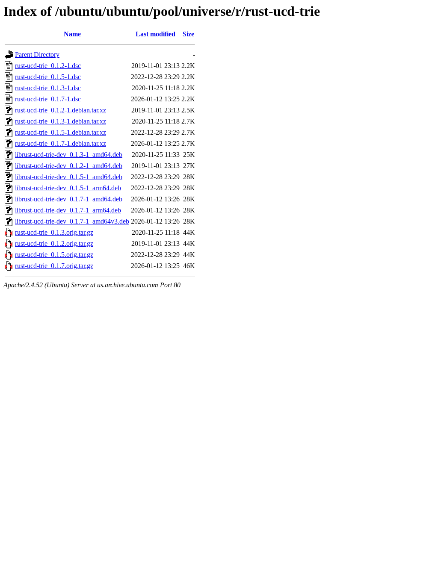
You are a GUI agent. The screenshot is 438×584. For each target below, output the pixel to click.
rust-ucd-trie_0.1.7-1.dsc (48, 99)
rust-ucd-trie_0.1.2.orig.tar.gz (54, 243)
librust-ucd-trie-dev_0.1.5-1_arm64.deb (68, 188)
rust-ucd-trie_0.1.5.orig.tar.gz (54, 254)
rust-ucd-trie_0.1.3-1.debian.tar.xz (60, 121)
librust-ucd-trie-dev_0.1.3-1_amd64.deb (68, 154)
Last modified (155, 34)
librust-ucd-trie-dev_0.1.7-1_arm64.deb (68, 210)
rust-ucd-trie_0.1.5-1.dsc (48, 76)
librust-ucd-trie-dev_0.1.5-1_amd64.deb (68, 176)
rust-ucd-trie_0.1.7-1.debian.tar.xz (60, 143)
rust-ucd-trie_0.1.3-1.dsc (48, 87)
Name (72, 34)
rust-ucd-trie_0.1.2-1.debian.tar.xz (60, 110)
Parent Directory (37, 54)
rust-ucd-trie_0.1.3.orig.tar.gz (54, 232)
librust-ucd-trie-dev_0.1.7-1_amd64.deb (68, 199)
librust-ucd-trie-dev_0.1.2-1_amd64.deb (68, 165)
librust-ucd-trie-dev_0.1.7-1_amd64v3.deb (72, 221)
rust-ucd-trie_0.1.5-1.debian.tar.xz (60, 132)
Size (188, 34)
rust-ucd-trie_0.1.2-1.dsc (48, 65)
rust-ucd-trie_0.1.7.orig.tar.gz (54, 265)
